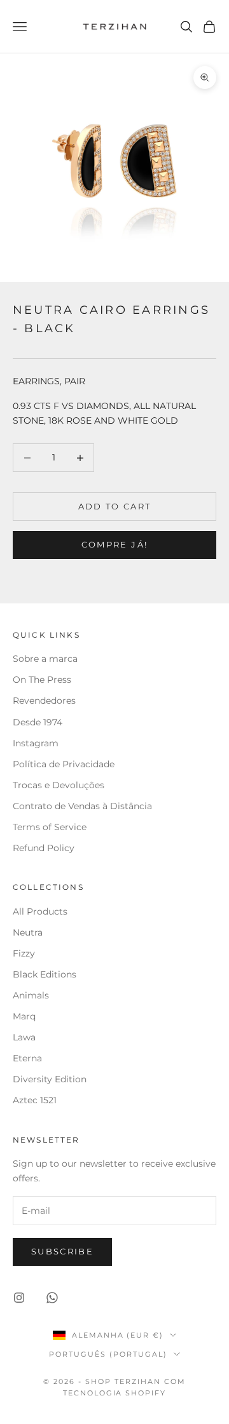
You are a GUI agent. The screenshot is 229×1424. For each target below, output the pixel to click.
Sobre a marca (46, 658)
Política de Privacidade (63, 764)
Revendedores (45, 700)
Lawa (24, 1037)
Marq (24, 1016)
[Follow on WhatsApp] (52, 1297)
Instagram (36, 743)
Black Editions (44, 974)
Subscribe (62, 1251)
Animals (31, 995)
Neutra (28, 932)
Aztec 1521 (35, 1100)
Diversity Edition (50, 1079)
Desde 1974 (37, 722)
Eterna (27, 1058)
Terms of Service (50, 827)
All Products (40, 911)
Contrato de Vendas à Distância (82, 806)
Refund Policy (43, 848)
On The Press (42, 679)
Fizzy (24, 953)
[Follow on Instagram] (19, 1297)
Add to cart (114, 506)
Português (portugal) (108, 1354)
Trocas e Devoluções (58, 785)
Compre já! (114, 544)
